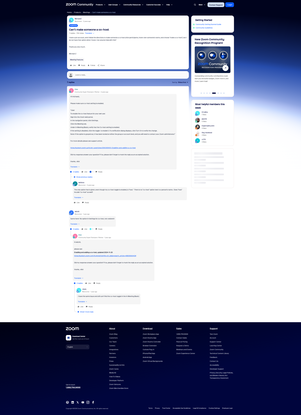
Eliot (76, 89)
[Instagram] (87, 402)
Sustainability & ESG (117, 365)
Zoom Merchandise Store (118, 388)
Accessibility (214, 365)
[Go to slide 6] (217, 93)
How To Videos (114, 377)
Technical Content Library (219, 353)
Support (214, 328)
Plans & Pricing (181, 342)
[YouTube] (82, 402)
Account (213, 338)
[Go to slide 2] (204, 93)
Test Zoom (214, 334)
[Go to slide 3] (207, 93)
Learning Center (216, 346)
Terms (150, 408)
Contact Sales (181, 338)
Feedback (213, 357)
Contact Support (216, 5)
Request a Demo (182, 346)
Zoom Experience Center (185, 353)
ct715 (204, 139)
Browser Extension (150, 346)
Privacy (157, 408)
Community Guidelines (204, 28)
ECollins (205, 112)
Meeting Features (76, 60)
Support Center (215, 342)
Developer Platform (116, 380)
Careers (112, 346)
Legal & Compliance (199, 408)
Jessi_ (84, 289)
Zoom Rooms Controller (152, 342)
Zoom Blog (113, 334)
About (112, 328)
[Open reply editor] (128, 75)
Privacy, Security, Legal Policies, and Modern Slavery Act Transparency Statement (221, 375)
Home (69, 12)
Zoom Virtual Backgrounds (153, 361)
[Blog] (67, 402)
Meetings (86, 12)
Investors (112, 357)
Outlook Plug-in (148, 349)
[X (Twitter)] (77, 402)
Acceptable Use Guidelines (181, 408)
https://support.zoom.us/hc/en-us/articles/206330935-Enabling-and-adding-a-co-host (103, 148)
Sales (179, 328)
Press (111, 361)
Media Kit (112, 373)
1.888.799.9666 (73, 387)
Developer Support (217, 369)
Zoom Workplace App (151, 334)
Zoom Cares (114, 369)
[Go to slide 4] (210, 93)
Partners (112, 353)
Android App (147, 357)
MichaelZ (78, 19)
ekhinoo (81, 182)
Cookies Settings (214, 408)
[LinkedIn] (72, 402)
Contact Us (214, 361)
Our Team (113, 342)
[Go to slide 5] (213, 93)
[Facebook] (93, 402)
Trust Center (166, 408)
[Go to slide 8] (224, 93)
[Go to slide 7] (221, 93)
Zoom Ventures (115, 384)
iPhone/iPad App (149, 353)
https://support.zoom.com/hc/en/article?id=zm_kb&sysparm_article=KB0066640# (105, 256)
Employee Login (227, 408)
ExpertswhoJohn (208, 126)
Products (77, 12)
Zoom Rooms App (149, 338)
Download (147, 328)
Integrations (113, 349)
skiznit (77, 211)
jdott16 (204, 119)
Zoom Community (216, 349)
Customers (113, 338)
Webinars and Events (184, 349)
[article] (128, 131)
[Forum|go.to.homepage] (79, 4)
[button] (90, 33)
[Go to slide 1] (201, 93)
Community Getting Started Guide (208, 24)
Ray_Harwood (207, 133)
